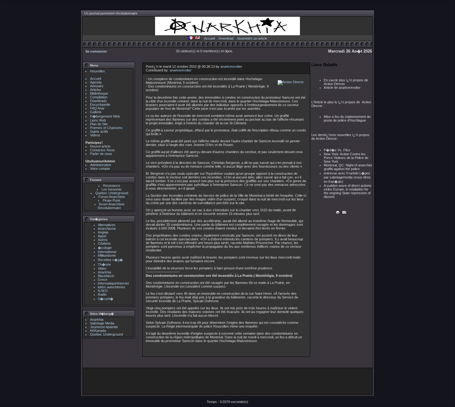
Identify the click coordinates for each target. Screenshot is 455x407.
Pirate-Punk (111, 200)
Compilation (98, 97)
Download (226, 38)
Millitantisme (107, 255)
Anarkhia (104, 272)
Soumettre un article (252, 38)
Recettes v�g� (110, 260)
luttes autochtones (111, 287)
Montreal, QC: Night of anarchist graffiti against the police (348, 167)
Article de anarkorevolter (342, 87)
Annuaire (96, 86)
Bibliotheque (99, 93)
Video (102, 268)
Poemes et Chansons (106, 128)
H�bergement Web (105, 116)
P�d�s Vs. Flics (337, 150)
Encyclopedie (100, 104)
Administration (100, 165)
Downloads (98, 101)
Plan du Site (99, 124)
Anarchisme (107, 228)
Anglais (103, 232)
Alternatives (106, 225)
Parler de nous (101, 154)
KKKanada (98, 330)
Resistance (111, 185)
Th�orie (104, 264)
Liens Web (98, 120)
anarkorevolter (231, 66)
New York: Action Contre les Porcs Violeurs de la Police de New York (346, 157)
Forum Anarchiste (111, 197)
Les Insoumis (112, 189)
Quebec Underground (111, 193)
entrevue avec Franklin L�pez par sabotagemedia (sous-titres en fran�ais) (347, 177)
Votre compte (100, 168)
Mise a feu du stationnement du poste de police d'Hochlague (347, 118)
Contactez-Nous (102, 150)
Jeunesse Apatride (104, 327)
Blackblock (106, 276)
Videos (95, 135)
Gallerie (96, 112)
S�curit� (105, 299)
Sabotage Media (102, 323)
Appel (102, 236)
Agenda (96, 82)
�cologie (105, 248)
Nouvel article (100, 146)
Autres (103, 240)
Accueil (209, 38)
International (107, 252)
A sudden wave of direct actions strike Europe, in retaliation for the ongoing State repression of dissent (347, 191)
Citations (104, 243)
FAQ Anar (97, 108)
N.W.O (103, 291)
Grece (102, 279)
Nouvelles (97, 71)
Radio (102, 294)
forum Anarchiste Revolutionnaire (111, 206)
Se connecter (96, 51)
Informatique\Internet (113, 283)
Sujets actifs (99, 131)
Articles (95, 90)
